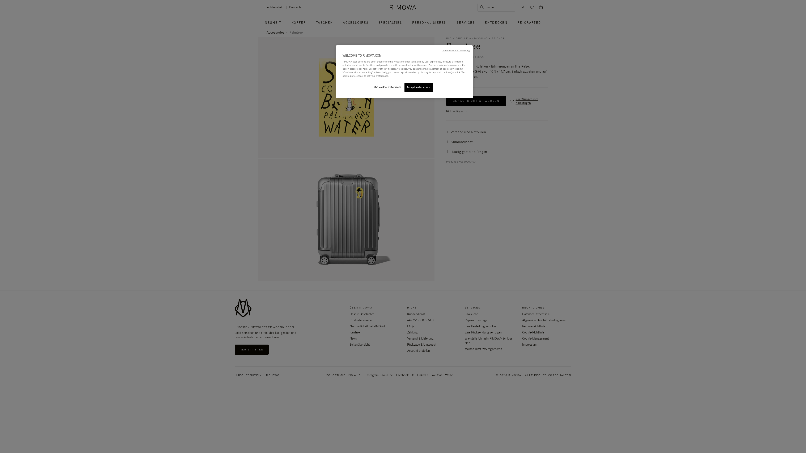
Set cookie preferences (387, 87)
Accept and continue (418, 87)
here (365, 68)
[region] (404, 71)
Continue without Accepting (456, 50)
